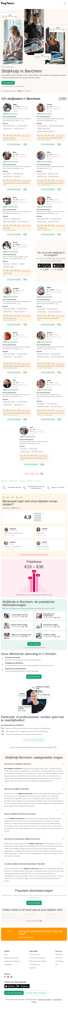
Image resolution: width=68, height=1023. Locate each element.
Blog (5, 954)
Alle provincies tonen (32, 920)
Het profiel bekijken (15, 144)
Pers (56, 964)
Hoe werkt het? (34, 954)
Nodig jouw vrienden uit (12, 961)
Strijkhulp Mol (50, 917)
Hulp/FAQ (32, 968)
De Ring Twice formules (37, 958)
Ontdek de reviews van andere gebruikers (34, 554)
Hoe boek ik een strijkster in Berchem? (17, 764)
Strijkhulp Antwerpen (8, 914)
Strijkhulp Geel (28, 917)
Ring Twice (4, 481)
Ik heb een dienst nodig (14, 993)
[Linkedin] (8, 977)
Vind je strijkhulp (8, 83)
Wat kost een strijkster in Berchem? (16, 789)
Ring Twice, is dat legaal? (37, 961)
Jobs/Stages (59, 961)
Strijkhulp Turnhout (51, 914)
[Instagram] (11, 977)
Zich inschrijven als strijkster (34, 740)
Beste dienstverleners (11, 958)
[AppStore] (59, 265)
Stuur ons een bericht (26, 937)
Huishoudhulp (13, 481)
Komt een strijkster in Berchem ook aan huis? (20, 814)
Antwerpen (30, 481)
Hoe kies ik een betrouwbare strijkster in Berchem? (22, 839)
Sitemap (34, 1002)
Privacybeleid (57, 999)
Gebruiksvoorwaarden (45, 999)
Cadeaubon (8, 964)
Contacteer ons (34, 964)
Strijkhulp (22, 481)
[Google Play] (44, 265)
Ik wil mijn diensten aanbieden (36, 993)
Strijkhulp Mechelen (30, 914)
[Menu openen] (64, 3)
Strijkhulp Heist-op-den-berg (10, 917)
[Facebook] (5, 977)
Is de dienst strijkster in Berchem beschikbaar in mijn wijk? (24, 864)
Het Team (58, 958)
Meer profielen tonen (32, 473)
